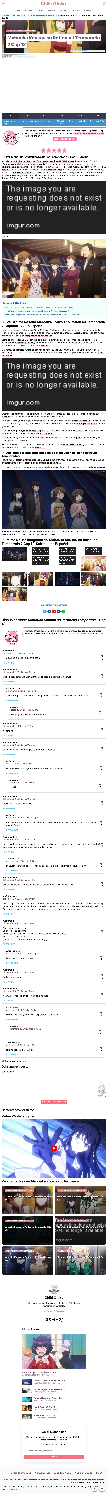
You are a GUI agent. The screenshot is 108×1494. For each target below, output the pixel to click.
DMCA (99, 1473)
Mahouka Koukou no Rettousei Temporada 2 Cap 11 (28, 122)
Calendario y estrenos (69, 10)
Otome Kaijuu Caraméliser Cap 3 (39, 1372)
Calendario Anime (62, 1473)
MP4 (62, 116)
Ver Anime (88, 10)
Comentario (8, 1071)
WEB (45, 116)
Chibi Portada (8, 15)
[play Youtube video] (54, 1148)
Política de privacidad (20, 1473)
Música (51, 10)
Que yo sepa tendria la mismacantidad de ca (86, 1482)
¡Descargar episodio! (64, 139)
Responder (9, 663)
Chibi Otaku (53, 3)
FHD (10, 116)
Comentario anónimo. (15, 1061)
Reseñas (40, 10)
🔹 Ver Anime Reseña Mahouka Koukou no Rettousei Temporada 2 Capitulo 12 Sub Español (38, 308)
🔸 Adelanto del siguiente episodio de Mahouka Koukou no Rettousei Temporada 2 (37, 311)
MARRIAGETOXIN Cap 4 (45, 1407)
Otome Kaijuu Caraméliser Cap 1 (49, 1389)
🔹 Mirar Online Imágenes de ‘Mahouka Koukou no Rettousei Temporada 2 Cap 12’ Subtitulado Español (42, 315)
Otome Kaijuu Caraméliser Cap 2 (49, 1380)
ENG (97, 116)
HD (27, 116)
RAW (80, 116)
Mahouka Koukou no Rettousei (54, 605)
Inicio (18, 10)
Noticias (28, 10)
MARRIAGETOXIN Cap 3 (45, 1415)
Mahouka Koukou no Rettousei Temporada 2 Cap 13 (80, 122)
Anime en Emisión (83, 1473)
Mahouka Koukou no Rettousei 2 (43, 15)
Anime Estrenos (42, 1473)
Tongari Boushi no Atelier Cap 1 (48, 1398)
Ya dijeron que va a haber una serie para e (87, 1478)
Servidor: (7, 56)
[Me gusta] (102, 656)
